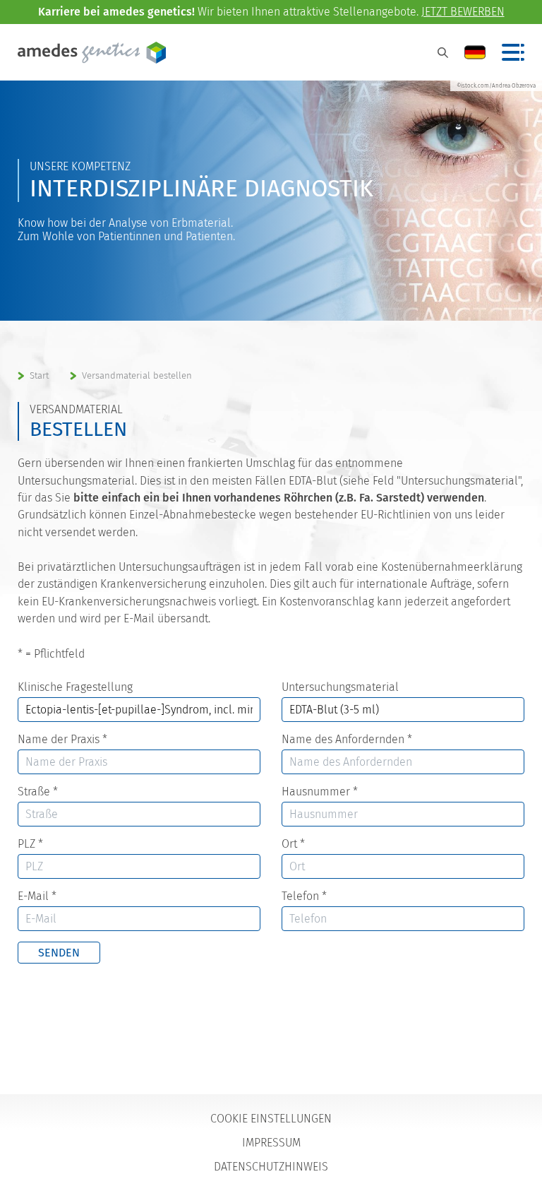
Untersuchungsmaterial (340, 687)
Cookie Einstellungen (271, 1118)
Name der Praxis (62, 739)
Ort (293, 844)
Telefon (304, 896)
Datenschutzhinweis (271, 1166)
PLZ (30, 844)
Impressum (271, 1142)
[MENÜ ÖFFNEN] (513, 52)
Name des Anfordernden (347, 739)
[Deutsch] (475, 52)
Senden (59, 952)
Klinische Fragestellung (75, 687)
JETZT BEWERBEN (463, 11)
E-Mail (37, 896)
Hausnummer (320, 791)
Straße (38, 791)
